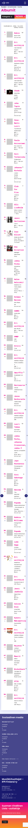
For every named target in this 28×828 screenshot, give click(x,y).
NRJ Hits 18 (17, 328)
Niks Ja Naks (17, 684)
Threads (4, 730)
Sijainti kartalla (7, 790)
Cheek (17, 90)
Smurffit (18, 372)
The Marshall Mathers (16, 494)
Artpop (16, 547)
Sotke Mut (17, 313)
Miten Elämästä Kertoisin (17, 661)
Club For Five (16, 189)
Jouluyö (16, 648)
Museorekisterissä (19, 534)
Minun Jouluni (18, 210)
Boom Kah (17, 35)
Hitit (15, 339)
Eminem (17, 490)
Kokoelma (17, 266)
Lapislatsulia (17, 109)
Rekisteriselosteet (7, 798)
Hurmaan (17, 429)
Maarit (17, 656)
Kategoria (6, 17)
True (15, 348)
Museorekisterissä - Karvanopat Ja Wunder (19, 507)
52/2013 (19, 16)
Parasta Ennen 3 (19, 582)
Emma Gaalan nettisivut (8, 759)
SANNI (16, 311)
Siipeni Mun (17, 594)
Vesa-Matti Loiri (17, 123)
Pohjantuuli (17, 159)
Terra (15, 224)
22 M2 (16, 480)
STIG (16, 681)
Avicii (17, 346)
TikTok (4, 751)
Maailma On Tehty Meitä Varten (17, 287)
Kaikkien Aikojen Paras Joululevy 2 (18, 637)
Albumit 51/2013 (1, 495)
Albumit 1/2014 (26, 495)
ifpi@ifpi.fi (5, 796)
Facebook (4, 726)
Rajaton (18, 645)
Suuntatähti (17, 623)
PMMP (16, 336)
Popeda (17, 503)
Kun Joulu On (18, 146)
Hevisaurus (19, 385)
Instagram (4, 724)
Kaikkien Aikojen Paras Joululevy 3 (18, 362)
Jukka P (18, 448)
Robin (17, 33)
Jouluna (16, 195)
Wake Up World (18, 237)
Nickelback (19, 669)
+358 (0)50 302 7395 (7, 794)
